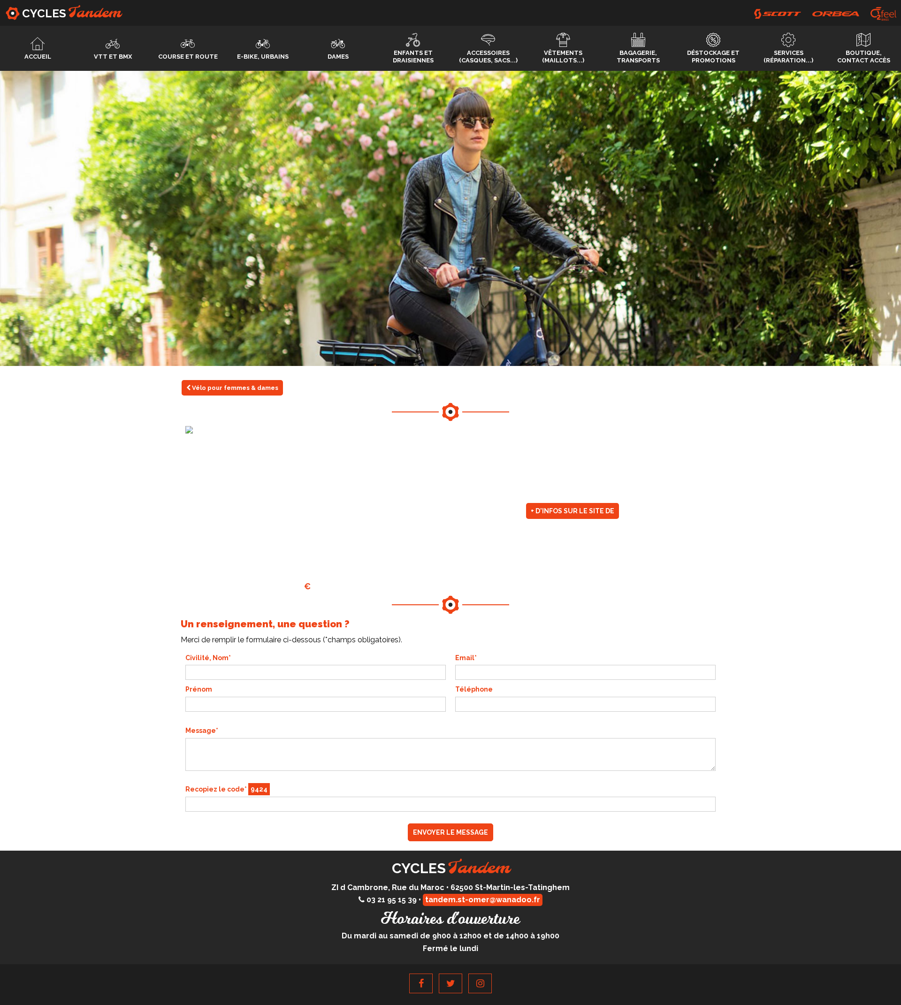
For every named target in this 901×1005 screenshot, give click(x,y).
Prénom (198, 689)
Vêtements (563, 56)
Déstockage (713, 56)
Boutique (863, 56)
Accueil (37, 56)
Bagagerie (638, 56)
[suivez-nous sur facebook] (421, 983)
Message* (201, 730)
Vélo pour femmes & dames (234, 387)
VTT (113, 56)
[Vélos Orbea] (835, 13)
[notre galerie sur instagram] (480, 983)
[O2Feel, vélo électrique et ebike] (883, 14)
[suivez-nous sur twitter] (450, 983)
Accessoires (488, 56)
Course (188, 56)
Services (788, 56)
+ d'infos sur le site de (572, 511)
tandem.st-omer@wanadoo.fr (482, 899)
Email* (466, 658)
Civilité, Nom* (208, 658)
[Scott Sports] (777, 14)
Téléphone (474, 689)
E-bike (263, 56)
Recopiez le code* (226, 789)
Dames (338, 56)
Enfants (413, 56)
